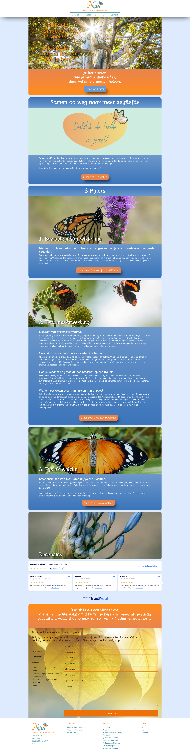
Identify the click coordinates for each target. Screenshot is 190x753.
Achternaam (37, 651)
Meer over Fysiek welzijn (98, 503)
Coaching (76, 14)
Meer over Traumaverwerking (98, 417)
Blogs (97, 14)
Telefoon (35, 662)
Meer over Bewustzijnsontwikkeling (98, 270)
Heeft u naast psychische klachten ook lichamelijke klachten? (47, 675)
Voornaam (36, 645)
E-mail (34, 743)
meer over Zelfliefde (95, 176)
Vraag (34, 685)
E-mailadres (36, 656)
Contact (114, 14)
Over (105, 14)
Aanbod (87, 14)
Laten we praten (95, 88)
